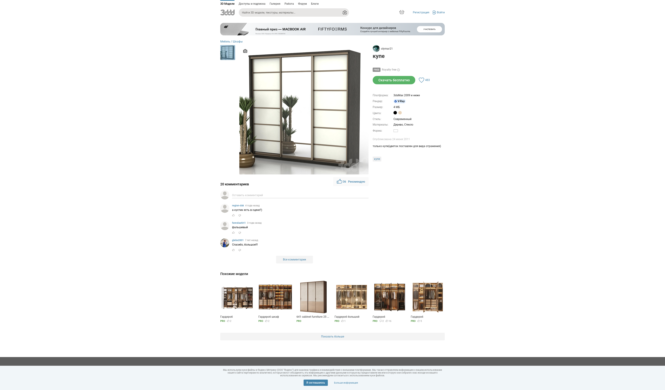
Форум (302, 3)
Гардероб (226, 316)
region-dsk (238, 205)
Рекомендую (354, 181)
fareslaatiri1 (239, 222)
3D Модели (227, 3)
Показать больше (332, 336)
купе (377, 159)
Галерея (275, 3)
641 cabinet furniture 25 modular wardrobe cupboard (312, 316)
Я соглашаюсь (315, 382)
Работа (289, 3)
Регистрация (421, 12)
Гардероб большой (347, 316)
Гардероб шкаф (268, 316)
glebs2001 (238, 240)
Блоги (315, 3)
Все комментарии (294, 259)
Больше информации (346, 382)
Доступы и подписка (252, 3)
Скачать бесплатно (394, 80)
